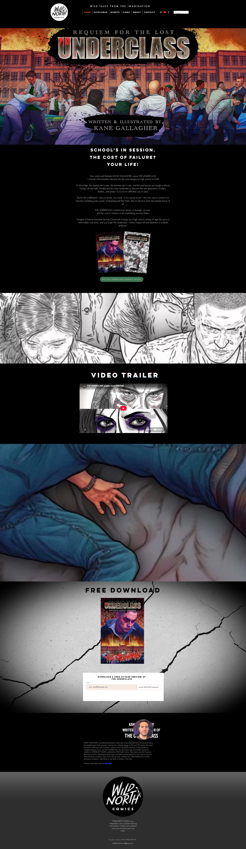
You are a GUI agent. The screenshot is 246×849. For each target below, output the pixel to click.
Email (87, 682)
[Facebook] (168, 12)
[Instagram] (160, 12)
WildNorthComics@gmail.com (123, 843)
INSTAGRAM (108, 763)
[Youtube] (164, 12)
